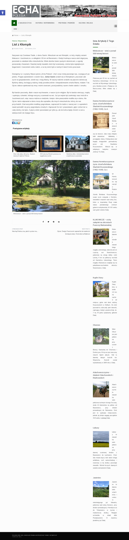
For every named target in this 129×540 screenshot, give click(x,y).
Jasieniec (97, 478)
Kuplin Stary (98, 278)
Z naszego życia (25, 23)
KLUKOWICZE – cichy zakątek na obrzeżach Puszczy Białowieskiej (102, 222)
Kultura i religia (86, 23)
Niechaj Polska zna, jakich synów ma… (25, 231)
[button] (2, 12)
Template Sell (17, 536)
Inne (15, 29)
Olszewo (96, 325)
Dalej (94, 91)
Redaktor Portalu (18, 48)
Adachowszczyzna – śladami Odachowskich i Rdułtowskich (103, 375)
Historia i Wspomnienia (45, 23)
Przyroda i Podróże (66, 23)
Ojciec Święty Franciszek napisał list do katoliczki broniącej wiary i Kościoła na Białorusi (73, 232)
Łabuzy (96, 428)
